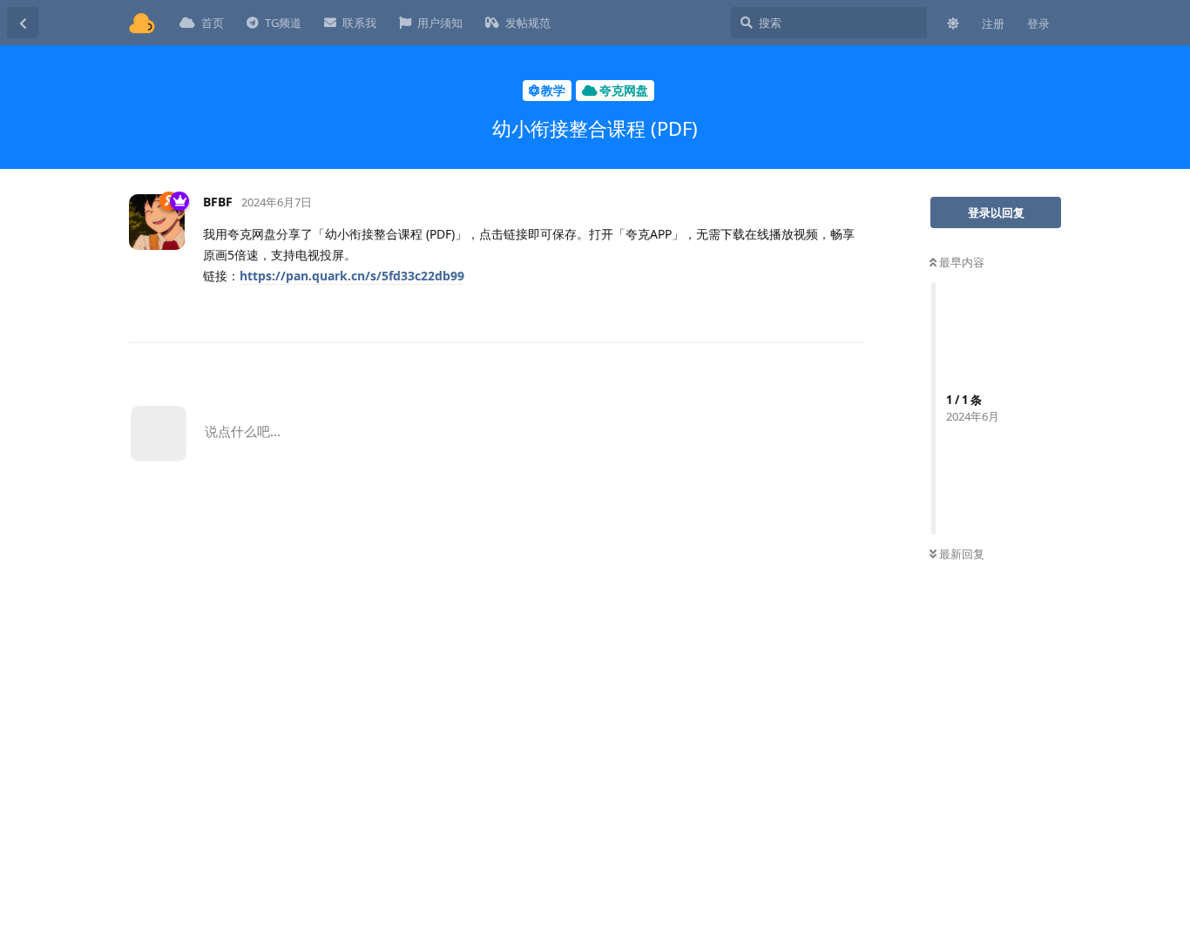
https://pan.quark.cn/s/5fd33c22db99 (352, 275)
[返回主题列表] (22, 22)
